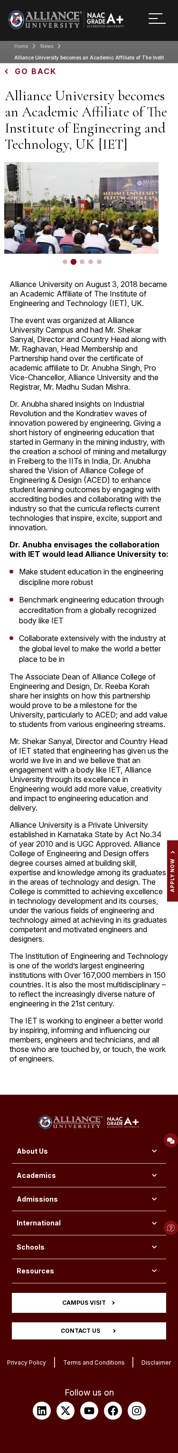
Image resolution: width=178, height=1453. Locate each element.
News (46, 46)
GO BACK (35, 71)
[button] (65, 261)
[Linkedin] (42, 1411)
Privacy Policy (26, 1362)
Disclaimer (156, 1362)
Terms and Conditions (94, 1362)
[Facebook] (113, 1411)
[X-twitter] (65, 1411)
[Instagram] (137, 1411)
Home (21, 46)
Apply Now (172, 875)
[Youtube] (89, 1411)
